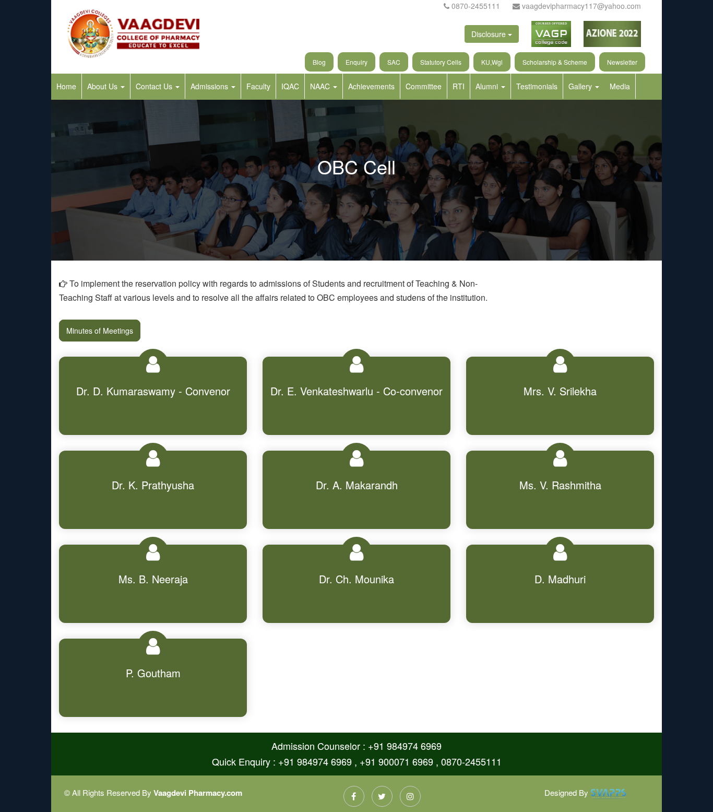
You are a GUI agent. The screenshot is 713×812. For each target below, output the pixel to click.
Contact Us (155, 86)
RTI (459, 86)
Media (620, 86)
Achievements (371, 86)
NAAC (321, 86)
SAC (393, 61)
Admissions (210, 86)
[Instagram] (410, 796)
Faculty (258, 86)
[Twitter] (382, 796)
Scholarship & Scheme (554, 61)
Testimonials (536, 86)
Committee (424, 86)
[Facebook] (353, 796)
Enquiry (356, 61)
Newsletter (622, 61)
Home (66, 86)
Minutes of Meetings (99, 330)
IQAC (290, 86)
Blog (319, 61)
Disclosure (489, 34)
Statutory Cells (440, 61)
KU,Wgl (492, 61)
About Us (103, 86)
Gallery (581, 86)
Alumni (488, 86)
